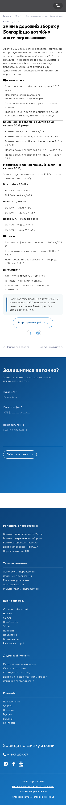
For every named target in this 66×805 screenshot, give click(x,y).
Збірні (6, 626)
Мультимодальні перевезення (21, 589)
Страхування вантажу (16, 672)
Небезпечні (10, 635)
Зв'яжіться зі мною (18, 454)
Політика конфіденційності (33, 792)
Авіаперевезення (13, 584)
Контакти (9, 723)
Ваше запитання (13, 425)
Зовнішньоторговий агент (18, 681)
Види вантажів (13, 601)
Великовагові (11, 639)
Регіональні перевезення (20, 525)
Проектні (8, 631)
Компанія (9, 693)
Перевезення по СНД (16, 551)
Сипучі (7, 618)
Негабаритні (10, 622)
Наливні (7, 613)
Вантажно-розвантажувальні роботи (25, 677)
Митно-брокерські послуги (19, 664)
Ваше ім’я (10, 392)
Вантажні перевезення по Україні (23, 534)
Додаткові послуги (16, 655)
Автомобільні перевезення (19, 572)
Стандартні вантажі (15, 609)
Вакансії (8, 719)
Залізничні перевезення (17, 576)
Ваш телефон (13, 407)
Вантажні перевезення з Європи (22, 538)
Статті (18, 16)
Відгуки (7, 714)
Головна (7, 16)
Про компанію (11, 702)
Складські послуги (14, 668)
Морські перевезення (16, 580)
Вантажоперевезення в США (20, 547)
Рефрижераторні (13, 643)
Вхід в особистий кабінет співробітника (33, 786)
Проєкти (8, 710)
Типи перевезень (15, 563)
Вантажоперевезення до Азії (20, 543)
